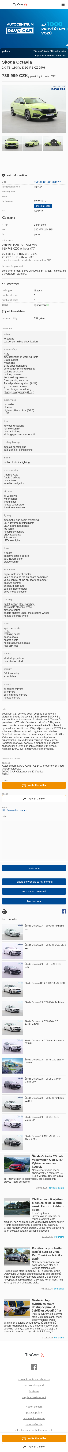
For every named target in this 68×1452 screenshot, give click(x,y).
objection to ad (34, 901)
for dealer (34, 1391)
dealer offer (34, 868)
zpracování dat (34, 1424)
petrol (63, 51)
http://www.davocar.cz (14, 810)
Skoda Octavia (41, 51)
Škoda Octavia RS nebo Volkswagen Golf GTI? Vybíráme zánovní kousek (48, 1161)
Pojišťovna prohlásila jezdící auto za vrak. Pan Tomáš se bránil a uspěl (47, 1253)
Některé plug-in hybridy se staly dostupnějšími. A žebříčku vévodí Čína (46, 1305)
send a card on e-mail (34, 891)
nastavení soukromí (34, 1418)
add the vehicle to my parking (35, 881)
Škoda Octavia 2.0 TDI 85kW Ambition (44, 1002)
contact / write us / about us (34, 1379)
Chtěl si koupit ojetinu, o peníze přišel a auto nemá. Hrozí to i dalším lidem (48, 1204)
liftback (55, 51)
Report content (34, 1406)
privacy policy (34, 1412)
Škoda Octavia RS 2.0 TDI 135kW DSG (45, 983)
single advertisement (34, 1397)
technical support (34, 1385)
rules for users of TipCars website (34, 1430)
